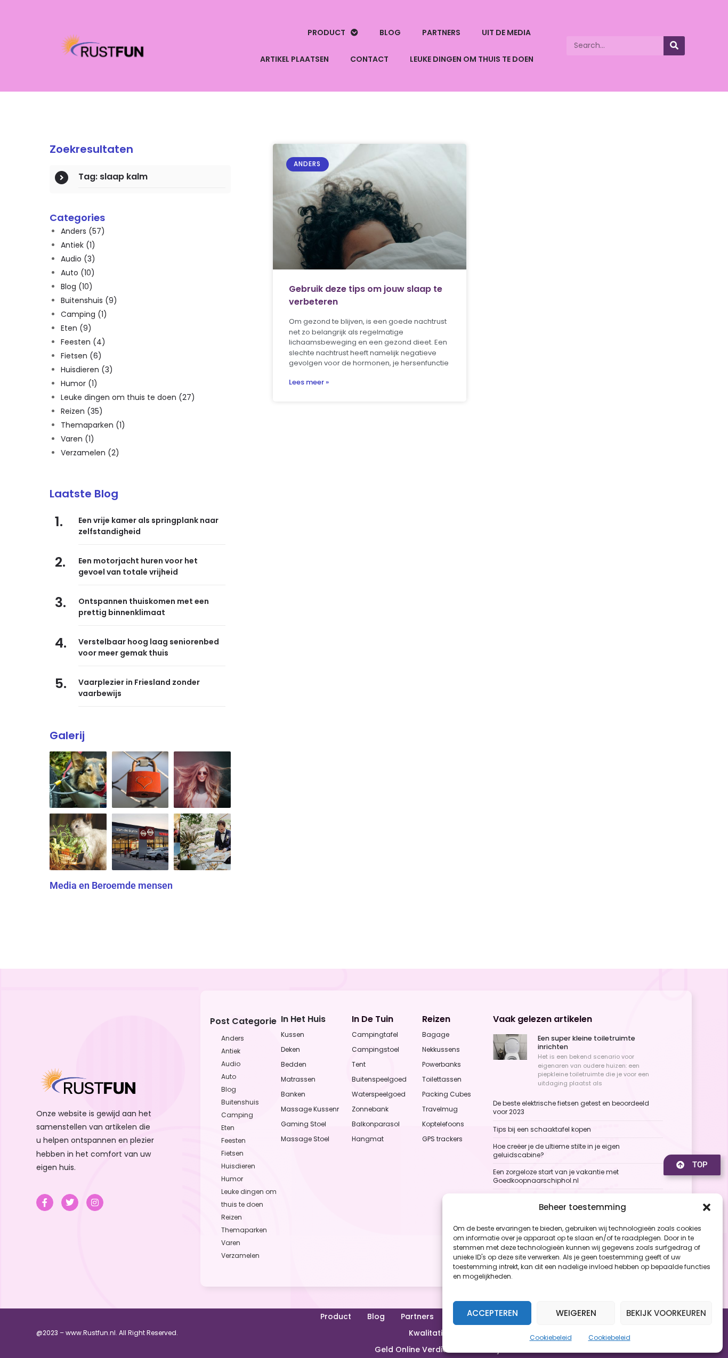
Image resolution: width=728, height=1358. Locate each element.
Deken (290, 1049)
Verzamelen (90, 452)
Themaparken (93, 425)
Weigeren (576, 1313)
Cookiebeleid (551, 1337)
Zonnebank (370, 1109)
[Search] (674, 45)
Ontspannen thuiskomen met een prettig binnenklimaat (143, 607)
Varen (77, 438)
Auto (78, 272)
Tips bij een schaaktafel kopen (542, 1129)
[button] (706, 1207)
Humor (79, 383)
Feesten (83, 342)
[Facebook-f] (44, 1202)
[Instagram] (94, 1202)
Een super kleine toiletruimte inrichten (586, 1042)
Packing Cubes (446, 1094)
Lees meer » (309, 382)
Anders (83, 231)
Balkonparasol (376, 1123)
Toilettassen (442, 1079)
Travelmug (440, 1109)
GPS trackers (442, 1138)
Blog (390, 32)
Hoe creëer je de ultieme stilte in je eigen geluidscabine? (556, 1150)
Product (326, 32)
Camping (84, 314)
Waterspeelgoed (379, 1094)
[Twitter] (69, 1202)
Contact (369, 59)
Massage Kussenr (310, 1109)
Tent (359, 1064)
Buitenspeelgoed (379, 1079)
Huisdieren (87, 369)
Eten (76, 328)
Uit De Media (506, 32)
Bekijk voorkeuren (666, 1313)
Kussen (292, 1034)
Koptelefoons (443, 1123)
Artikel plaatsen (294, 59)
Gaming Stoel (303, 1123)
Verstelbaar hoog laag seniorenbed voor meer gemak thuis (148, 647)
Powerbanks (441, 1064)
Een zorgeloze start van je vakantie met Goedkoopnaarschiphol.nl (556, 1176)
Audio (78, 258)
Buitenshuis (89, 300)
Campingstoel (375, 1049)
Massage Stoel (305, 1138)
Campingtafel (375, 1034)
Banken (293, 1094)
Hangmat (368, 1138)
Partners (441, 32)
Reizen (82, 411)
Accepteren (492, 1313)
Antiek (78, 245)
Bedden (293, 1064)
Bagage (435, 1034)
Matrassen (298, 1079)
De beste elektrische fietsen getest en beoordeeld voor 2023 (571, 1107)
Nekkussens (441, 1049)
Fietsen (81, 355)
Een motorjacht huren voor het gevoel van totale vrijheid (138, 566)
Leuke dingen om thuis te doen (471, 59)
